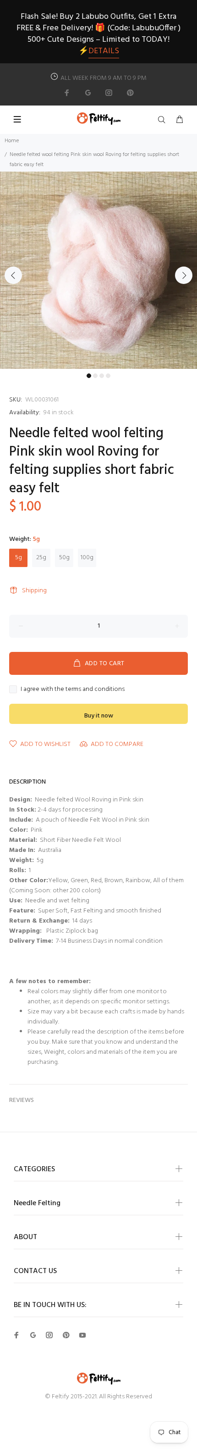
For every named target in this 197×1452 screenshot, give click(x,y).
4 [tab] (108, 375)
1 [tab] (89, 375)
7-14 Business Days (81, 941)
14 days (82, 921)
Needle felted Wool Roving (73, 800)
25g (41, 557)
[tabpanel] (98, 270)
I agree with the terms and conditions (73, 689)
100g (87, 557)
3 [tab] (101, 375)
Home (12, 140)
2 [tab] (95, 375)
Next (183, 275)
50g (64, 557)
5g (18, 557)
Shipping (34, 590)
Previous (13, 275)
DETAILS (103, 51)
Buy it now (98, 716)
